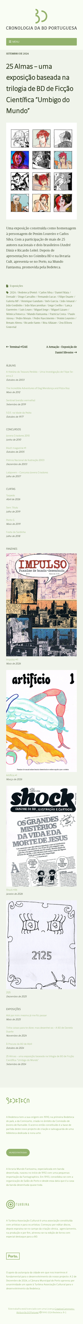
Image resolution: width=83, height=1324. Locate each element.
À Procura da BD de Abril (19, 1043)
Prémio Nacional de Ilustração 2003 (25, 460)
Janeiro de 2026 (14, 893)
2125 (8, 992)
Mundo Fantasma (37, 314)
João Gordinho (14, 305)
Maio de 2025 (13, 1019)
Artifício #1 (11, 775)
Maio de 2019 (13, 523)
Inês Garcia (51, 301)
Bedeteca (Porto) (27, 292)
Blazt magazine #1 (16, 447)
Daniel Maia (62, 292)
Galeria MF (12, 301)
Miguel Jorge (41, 309)
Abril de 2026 (13, 499)
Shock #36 (11, 889)
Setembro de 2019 (16, 404)
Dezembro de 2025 (16, 996)
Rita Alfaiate (50, 322)
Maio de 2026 (13, 663)
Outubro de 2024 (15, 1047)
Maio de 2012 (13, 392)
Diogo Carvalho (26, 296)
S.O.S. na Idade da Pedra (18, 412)
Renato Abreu (14, 322)
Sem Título (12, 507)
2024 (13, 292)
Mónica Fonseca (15, 314)
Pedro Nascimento (44, 318)
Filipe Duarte (65, 296)
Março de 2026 (14, 779)
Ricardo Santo (32, 322)
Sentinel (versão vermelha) (20, 400)
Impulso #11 (12, 659)
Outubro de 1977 (14, 416)
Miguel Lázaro (59, 309)
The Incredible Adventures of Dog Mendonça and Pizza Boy (38, 388)
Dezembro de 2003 (16, 464)
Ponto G (10, 519)
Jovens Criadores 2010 (18, 435)
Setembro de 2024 (16, 1064)
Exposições (16, 286)
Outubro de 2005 (15, 451)
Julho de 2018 (13, 536)
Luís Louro (26, 309)
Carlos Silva (46, 292)
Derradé (10, 296)
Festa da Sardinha (16, 532)
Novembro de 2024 (16, 1035)
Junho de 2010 (13, 439)
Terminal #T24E (19, 347)
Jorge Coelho (55, 305)
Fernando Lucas (47, 296)
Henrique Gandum (32, 301)
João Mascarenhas (35, 305)
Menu (15, 41)
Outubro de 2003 (15, 379)
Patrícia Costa (58, 314)
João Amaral (68, 301)
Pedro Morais (23, 318)
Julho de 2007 (13, 476)
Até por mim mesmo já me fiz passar (26, 1015)
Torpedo (10, 495)
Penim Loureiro (66, 318)
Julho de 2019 (13, 511)
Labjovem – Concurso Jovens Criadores (27, 472)
